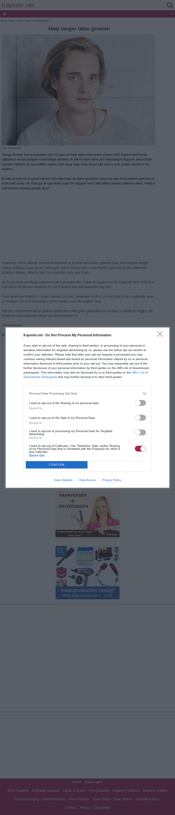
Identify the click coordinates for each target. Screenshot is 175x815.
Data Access (87, 480)
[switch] (140, 403)
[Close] (161, 335)
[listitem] (87, 393)
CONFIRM (57, 464)
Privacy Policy (111, 480)
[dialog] (87, 407)
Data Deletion (63, 480)
